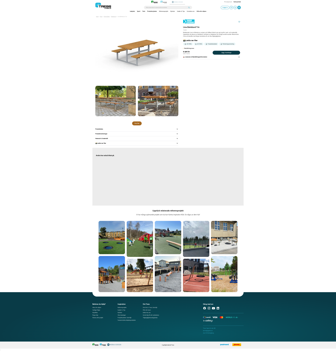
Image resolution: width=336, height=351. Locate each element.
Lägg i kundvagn (226, 52)
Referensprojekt (163, 11)
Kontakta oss (191, 11)
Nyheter (172, 11)
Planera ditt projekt (97, 318)
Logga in (225, 7)
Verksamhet (237, 2)
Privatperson (228, 2)
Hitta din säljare (201, 11)
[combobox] (167, 7)
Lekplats (132, 11)
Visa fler (136, 123)
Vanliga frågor (96, 310)
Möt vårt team (147, 310)
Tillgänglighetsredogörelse (150, 318)
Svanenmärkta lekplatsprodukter (127, 320)
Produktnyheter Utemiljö (124, 318)
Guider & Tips (181, 11)
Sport (138, 11)
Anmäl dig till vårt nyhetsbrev (151, 315)
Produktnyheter (152, 11)
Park (143, 11)
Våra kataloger (122, 315)
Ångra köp (95, 315)
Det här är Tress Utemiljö (150, 307)
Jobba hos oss (147, 313)
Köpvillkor (95, 313)
